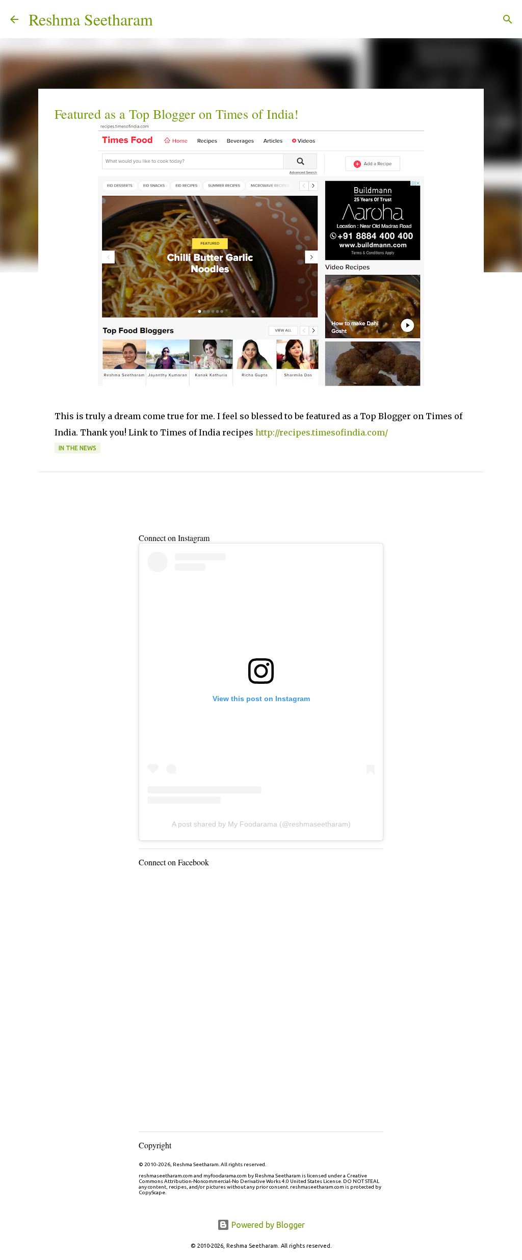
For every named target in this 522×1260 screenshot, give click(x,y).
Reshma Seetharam (91, 19)
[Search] (167, 19)
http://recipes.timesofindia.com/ (321, 432)
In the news (77, 448)
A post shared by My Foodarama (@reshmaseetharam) (261, 824)
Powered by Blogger (267, 1224)
